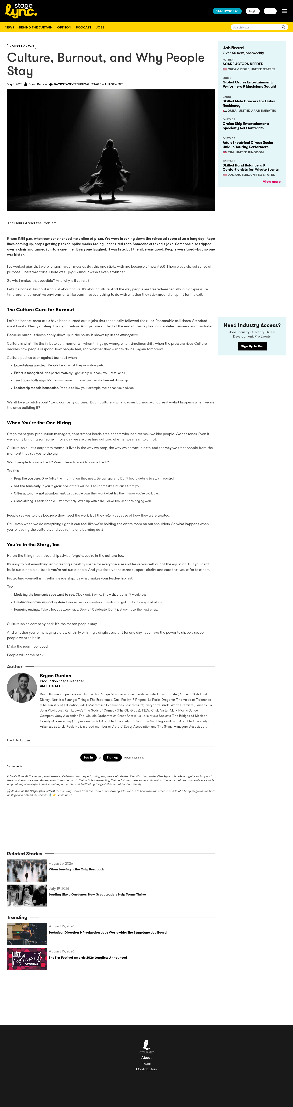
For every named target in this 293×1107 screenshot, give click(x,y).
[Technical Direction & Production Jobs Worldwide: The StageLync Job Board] (28, 934)
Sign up (112, 757)
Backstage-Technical (72, 84)
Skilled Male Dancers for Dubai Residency (249, 103)
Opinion (64, 27)
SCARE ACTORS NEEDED (243, 64)
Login (253, 11)
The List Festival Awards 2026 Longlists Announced (88, 957)
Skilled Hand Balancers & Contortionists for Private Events (251, 167)
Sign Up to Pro (252, 346)
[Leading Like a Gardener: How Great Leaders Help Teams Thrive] (28, 896)
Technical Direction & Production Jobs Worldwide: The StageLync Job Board (108, 932)
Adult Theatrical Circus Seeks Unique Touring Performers (248, 145)
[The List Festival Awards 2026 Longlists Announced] (28, 959)
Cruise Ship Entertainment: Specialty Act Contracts (246, 126)
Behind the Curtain (35, 27)
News (9, 27)
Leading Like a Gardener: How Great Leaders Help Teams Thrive (97, 894)
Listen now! (63, 795)
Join (270, 11)
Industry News (22, 46)
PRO (227, 11)
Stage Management (107, 84)
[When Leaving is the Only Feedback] (28, 870)
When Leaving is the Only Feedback (76, 869)
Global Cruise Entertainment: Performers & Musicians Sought (249, 84)
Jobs (100, 27)
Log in (88, 757)
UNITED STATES (52, 686)
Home (25, 740)
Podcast (83, 27)
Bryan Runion (37, 84)
